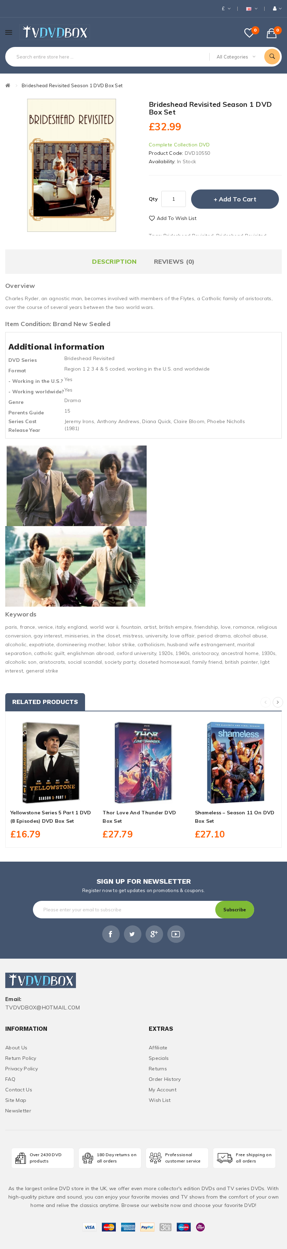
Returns (158, 1068)
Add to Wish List (176, 218)
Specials (159, 1058)
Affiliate (158, 1047)
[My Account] (277, 8)
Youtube (176, 934)
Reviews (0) (174, 261)
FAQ (10, 1079)
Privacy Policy (21, 1068)
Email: (13, 999)
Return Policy (20, 1058)
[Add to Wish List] (51, 796)
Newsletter (18, 1110)
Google (154, 934)
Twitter (132, 934)
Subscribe (234, 909)
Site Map (15, 1100)
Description (114, 261)
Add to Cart (237, 199)
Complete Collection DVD (179, 145)
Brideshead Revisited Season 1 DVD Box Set (72, 85)
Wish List (160, 1100)
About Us (16, 1047)
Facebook (111, 934)
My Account (162, 1089)
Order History (165, 1079)
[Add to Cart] (36, 796)
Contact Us (18, 1089)
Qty (153, 199)
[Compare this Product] (67, 796)
